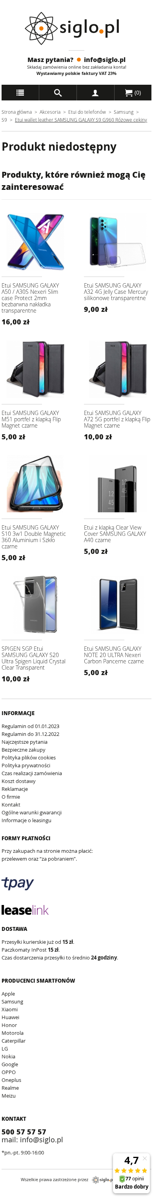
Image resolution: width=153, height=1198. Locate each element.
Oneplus (11, 1079)
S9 (4, 120)
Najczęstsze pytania (24, 741)
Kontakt (11, 804)
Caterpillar (14, 1040)
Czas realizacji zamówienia (32, 773)
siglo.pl (103, 1180)
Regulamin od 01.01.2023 (30, 726)
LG (5, 1048)
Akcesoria (50, 112)
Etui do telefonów (87, 112)
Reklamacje (15, 788)
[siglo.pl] (77, 28)
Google (10, 1064)
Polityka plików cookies (29, 757)
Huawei (10, 1017)
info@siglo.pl (105, 59)
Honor (9, 1025)
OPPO (9, 1072)
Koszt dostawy (19, 781)
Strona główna (17, 112)
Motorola (13, 1032)
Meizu (9, 1095)
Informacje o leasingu (26, 820)
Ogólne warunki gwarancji (32, 812)
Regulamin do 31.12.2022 (30, 733)
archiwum (13, 1194)
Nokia (8, 1056)
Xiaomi (10, 1009)
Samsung (124, 112)
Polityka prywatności (26, 765)
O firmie (11, 796)
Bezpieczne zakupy (24, 749)
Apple (8, 993)
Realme (10, 1087)
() (137, 92)
